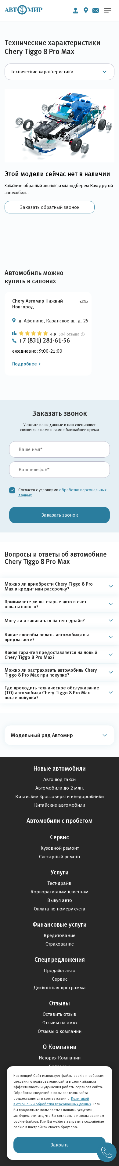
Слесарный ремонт (59, 856)
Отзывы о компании (59, 1031)
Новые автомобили (59, 768)
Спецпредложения (59, 959)
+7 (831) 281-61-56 (44, 340)
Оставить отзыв (59, 1014)
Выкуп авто (59, 900)
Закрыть (60, 1144)
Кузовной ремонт (60, 848)
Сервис (59, 837)
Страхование (59, 943)
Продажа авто (59, 970)
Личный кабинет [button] (75, 10)
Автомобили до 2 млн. (59, 787)
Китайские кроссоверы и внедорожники (59, 796)
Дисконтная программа (60, 987)
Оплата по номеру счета (59, 908)
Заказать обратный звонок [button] (49, 207)
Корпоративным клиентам (59, 891)
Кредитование (59, 935)
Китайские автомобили (59, 805)
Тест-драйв (59, 883)
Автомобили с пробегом (59, 820)
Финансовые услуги (60, 924)
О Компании (60, 1047)
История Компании (60, 1057)
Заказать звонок (59, 515)
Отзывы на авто (59, 1022)
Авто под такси (59, 779)
